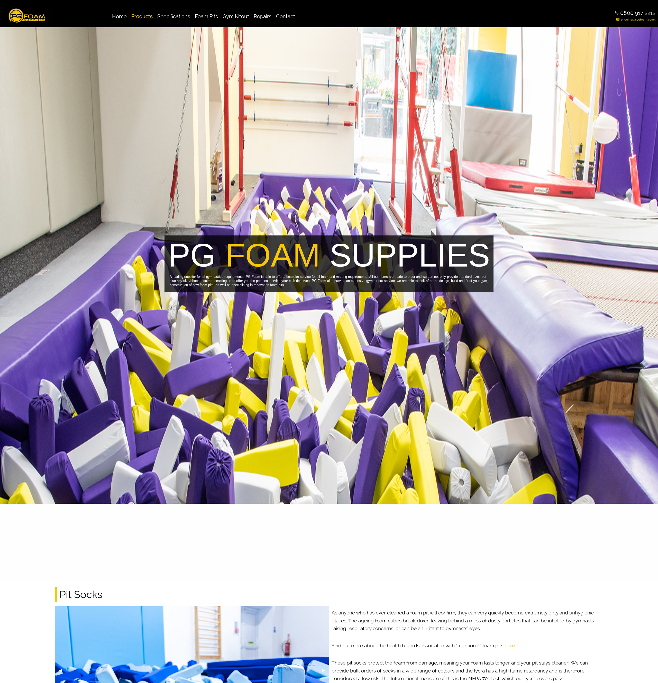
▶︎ (325, 670)
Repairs (262, 16)
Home (119, 16)
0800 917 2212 (637, 13)
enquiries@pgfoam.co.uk (638, 19)
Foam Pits (206, 16)
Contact (285, 16)
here (510, 645)
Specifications (173, 16)
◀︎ (62, 670)
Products (142, 16)
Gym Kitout (236, 16)
